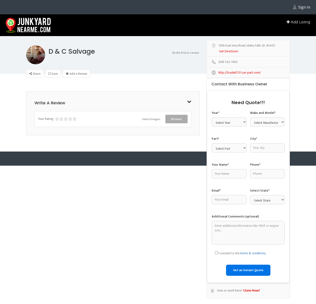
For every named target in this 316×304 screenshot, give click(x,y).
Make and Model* (263, 112)
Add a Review (78, 73)
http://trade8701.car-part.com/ (239, 72)
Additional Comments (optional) (235, 216)
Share (36, 73)
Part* (215, 138)
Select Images (151, 119)
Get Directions (228, 51)
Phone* (255, 164)
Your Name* (220, 164)
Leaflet (282, 37)
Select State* (260, 190)
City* (253, 138)
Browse (176, 119)
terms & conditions (253, 253)
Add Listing (300, 21)
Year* (215, 112)
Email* (216, 190)
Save (54, 73)
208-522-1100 (228, 62)
